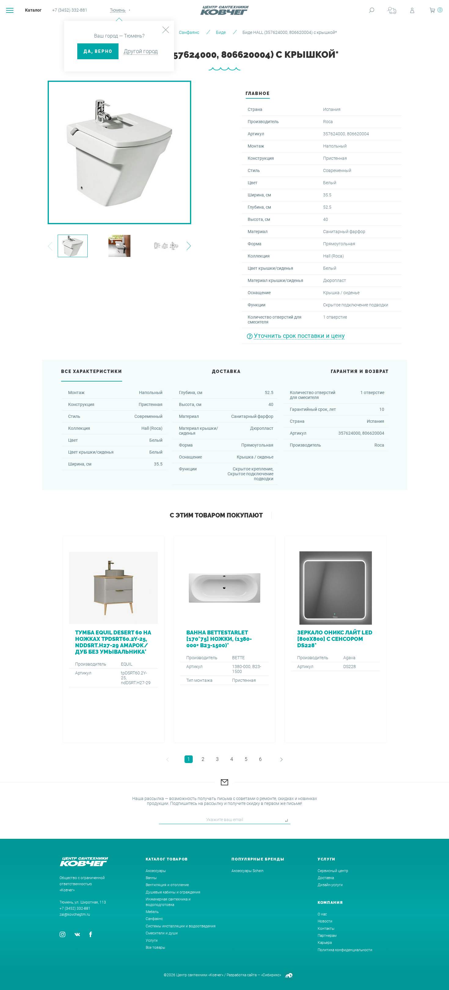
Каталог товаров (167, 859)
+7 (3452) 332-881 (69, 10)
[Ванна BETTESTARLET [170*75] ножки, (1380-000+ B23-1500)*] (224, 639)
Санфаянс (189, 32)
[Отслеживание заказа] (392, 10)
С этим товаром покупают (216, 515)
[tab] (258, 95)
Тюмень (118, 10)
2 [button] (203, 759)
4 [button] (231, 759)
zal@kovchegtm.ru (75, 914)
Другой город (141, 51)
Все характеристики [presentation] (91, 371)
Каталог (33, 10)
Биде (221, 32)
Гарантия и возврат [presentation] (360, 371)
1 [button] (188, 759)
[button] (50, 246)
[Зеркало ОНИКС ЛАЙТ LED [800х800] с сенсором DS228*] (335, 639)
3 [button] (217, 759)
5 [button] (246, 759)
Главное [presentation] (258, 93)
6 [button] (260, 759)
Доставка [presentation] (226, 371)
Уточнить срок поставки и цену (299, 335)
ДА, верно (97, 51)
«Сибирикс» (271, 975)
